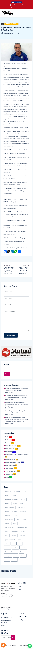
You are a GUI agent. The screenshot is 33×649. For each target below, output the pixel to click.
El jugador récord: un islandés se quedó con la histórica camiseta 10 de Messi (16, 396)
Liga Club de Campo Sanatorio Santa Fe (17, 454)
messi (23, 531)
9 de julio (8, 491)
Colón (7, 437)
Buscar (6, 364)
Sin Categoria (9, 474)
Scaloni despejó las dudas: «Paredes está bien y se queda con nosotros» (16, 6)
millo (6, 535)
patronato (22, 535)
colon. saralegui (9, 507)
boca (14, 495)
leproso (7, 523)
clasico (15, 503)
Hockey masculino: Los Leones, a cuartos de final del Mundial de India (9, 270)
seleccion (23, 548)
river (14, 544)
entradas (7, 515)
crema (7, 511)
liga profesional (9, 527)
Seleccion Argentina (11, 552)
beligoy (7, 495)
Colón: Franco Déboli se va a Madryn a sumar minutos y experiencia (23, 270)
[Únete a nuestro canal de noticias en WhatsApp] (30, 646)
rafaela (7, 544)
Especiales (8, 443)
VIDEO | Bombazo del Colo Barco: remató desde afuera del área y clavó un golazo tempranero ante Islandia (16, 419)
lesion (14, 523)
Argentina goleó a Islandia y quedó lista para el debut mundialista (16, 411)
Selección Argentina (11, 471)
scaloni (15, 548)
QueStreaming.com (6, 609)
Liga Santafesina (10, 465)
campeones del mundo (11, 499)
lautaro (24, 519)
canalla (23, 499)
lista (6, 531)
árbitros (14, 560)
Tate (21, 552)
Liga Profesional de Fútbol (12, 462)
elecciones (23, 511)
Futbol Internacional (11, 445)
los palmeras (14, 531)
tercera (16, 556)
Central (7, 503)
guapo (15, 515)
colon (21, 503)
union (7, 560)
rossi (20, 544)
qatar (19, 539)
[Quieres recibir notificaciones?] (3, 645)
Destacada (8, 440)
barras (24, 491)
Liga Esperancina (10, 459)
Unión (7, 477)
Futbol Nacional (11, 23)
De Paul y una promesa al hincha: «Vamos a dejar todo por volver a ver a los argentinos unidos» (16, 404)
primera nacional (10, 539)
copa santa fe (21, 507)
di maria (14, 511)
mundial (14, 535)
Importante (8, 451)
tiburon (23, 556)
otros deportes (9, 468)
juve (18, 519)
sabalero (7, 548)
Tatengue (7, 556)
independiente (9, 519)
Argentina (17, 491)
